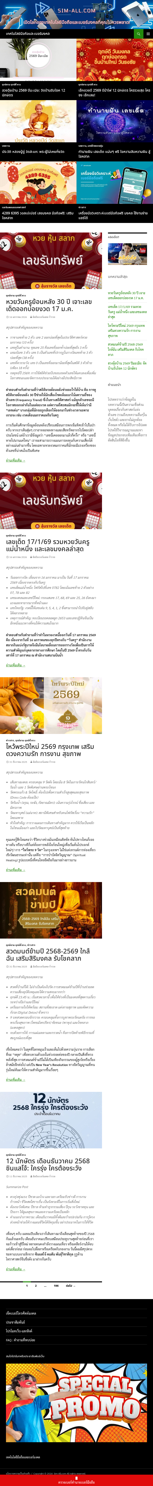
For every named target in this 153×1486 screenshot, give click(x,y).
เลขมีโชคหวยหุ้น (95, 145)
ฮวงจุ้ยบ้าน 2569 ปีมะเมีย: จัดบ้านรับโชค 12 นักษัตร (33, 93)
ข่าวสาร (82, 207)
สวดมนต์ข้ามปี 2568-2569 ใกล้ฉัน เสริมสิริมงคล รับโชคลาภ (48, 955)
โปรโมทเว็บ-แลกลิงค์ (19, 1331)
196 (56, 1286)
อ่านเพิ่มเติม (15, 460)
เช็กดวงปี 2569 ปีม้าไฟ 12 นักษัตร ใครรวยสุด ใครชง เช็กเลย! (114, 93)
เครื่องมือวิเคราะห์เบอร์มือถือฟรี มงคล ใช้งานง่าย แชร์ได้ (113, 216)
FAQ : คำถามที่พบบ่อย (21, 1340)
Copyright (38, 1473)
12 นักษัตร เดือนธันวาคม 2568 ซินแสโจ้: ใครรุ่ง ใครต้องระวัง (48, 1165)
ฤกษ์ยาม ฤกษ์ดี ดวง (11, 84)
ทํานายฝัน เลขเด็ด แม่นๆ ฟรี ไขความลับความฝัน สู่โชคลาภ (114, 154)
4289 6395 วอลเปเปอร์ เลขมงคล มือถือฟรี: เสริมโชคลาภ (38, 216)
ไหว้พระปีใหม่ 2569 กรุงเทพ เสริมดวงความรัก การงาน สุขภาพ (50, 750)
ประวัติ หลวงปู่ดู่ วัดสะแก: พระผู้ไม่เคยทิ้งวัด (33, 151)
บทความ (6, 145)
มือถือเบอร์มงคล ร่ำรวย (44, 316)
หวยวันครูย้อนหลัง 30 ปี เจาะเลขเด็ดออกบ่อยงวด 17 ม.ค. (49, 305)
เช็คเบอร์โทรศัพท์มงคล (21, 1313)
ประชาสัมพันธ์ (15, 1322)
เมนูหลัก (148, 34)
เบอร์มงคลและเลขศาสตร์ (14, 207)
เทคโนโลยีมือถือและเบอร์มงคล (28, 33)
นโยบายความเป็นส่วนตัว (18, 1473)
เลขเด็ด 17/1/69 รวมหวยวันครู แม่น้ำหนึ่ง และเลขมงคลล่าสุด (47, 545)
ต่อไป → (71, 1286)
